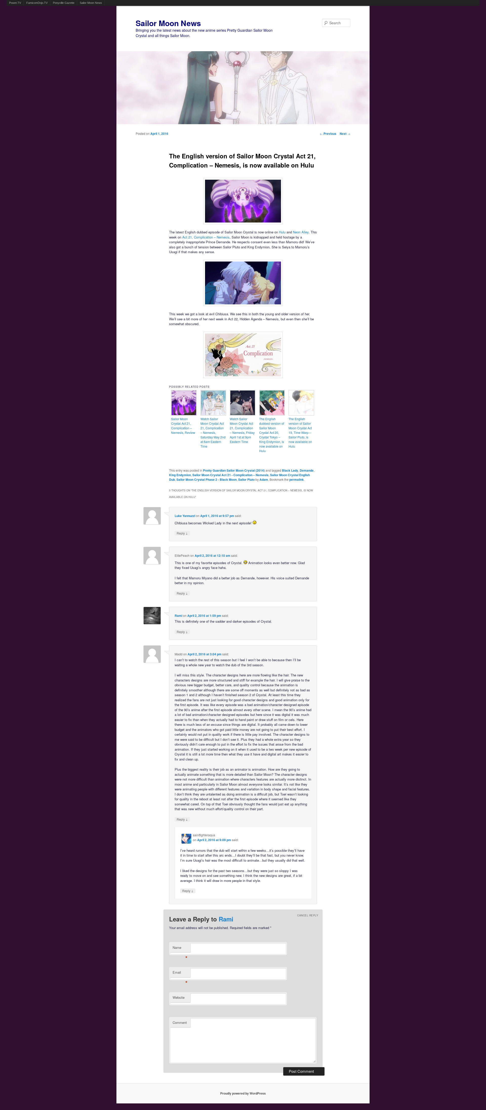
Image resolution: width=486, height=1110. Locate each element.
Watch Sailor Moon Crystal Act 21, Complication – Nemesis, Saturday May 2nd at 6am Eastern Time (213, 432)
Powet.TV (15, 2)
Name (180, 948)
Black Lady (290, 470)
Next (345, 133)
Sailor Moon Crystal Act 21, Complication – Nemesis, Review (183, 426)
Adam (263, 479)
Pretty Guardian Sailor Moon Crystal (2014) (234, 470)
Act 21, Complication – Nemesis (206, 237)
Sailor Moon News (91, 2)
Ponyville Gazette (63, 2)
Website (179, 997)
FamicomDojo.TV (37, 2)
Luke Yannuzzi (185, 515)
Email (180, 973)
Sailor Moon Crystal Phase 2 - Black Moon (206, 479)
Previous (328, 133)
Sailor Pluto (246, 479)
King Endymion (180, 475)
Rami (178, 615)
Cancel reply (307, 915)
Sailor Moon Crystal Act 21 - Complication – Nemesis (230, 475)
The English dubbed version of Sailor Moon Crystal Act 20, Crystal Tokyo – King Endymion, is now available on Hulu (271, 435)
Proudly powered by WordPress (243, 1093)
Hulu (282, 232)
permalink (296, 479)
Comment (180, 1022)
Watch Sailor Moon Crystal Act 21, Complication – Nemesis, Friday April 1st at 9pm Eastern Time (242, 430)
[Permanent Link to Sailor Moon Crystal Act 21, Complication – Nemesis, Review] (184, 414)
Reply (182, 533)
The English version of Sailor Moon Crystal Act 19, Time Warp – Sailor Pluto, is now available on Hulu (300, 432)
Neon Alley (301, 232)
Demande (307, 470)
